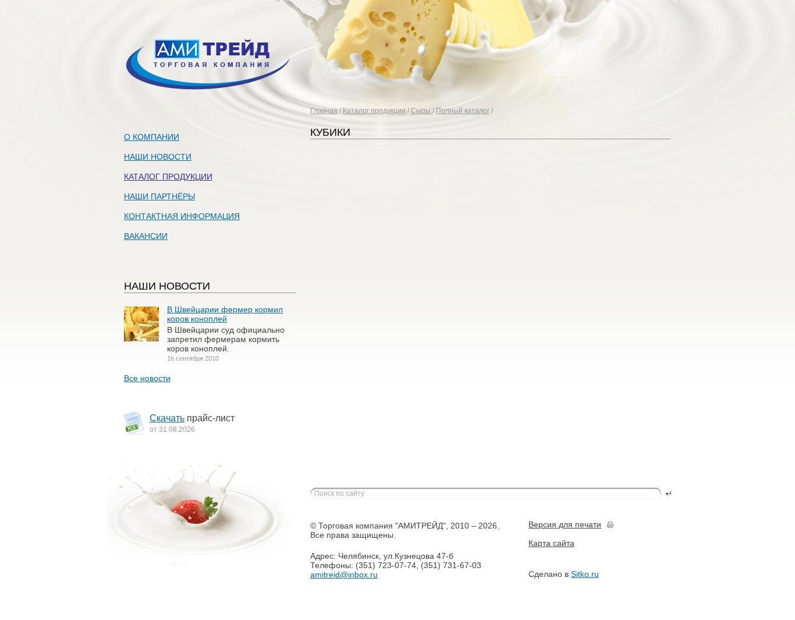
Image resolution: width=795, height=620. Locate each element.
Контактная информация (182, 216)
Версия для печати (564, 524)
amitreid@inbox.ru (344, 574)
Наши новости (157, 156)
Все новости (147, 378)
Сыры (421, 111)
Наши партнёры (159, 196)
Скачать (167, 418)
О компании (151, 137)
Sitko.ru (585, 574)
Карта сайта (551, 543)
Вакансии (146, 236)
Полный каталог (462, 111)
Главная (324, 111)
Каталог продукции (374, 111)
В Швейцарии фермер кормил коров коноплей (225, 314)
